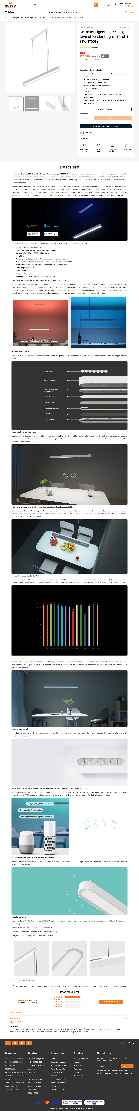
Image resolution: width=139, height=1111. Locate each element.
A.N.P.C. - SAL (79, 1076)
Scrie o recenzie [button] (111, 1002)
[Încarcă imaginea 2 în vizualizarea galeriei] (32, 103)
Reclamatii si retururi (59, 1065)
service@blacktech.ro (37, 1086)
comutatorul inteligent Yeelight (110, 195)
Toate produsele (81, 1058)
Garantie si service (58, 1062)
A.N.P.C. (77, 1072)
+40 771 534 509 (34, 1083)
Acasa (7, 17)
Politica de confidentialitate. (122, 1073)
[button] (129, 4)
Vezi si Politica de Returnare (22, 980)
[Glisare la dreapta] (73, 104)
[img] (15, 1018)
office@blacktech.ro (36, 1065)
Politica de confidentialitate (58, 1077)
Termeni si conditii (58, 1083)
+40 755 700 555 (126, 1043)
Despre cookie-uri (58, 1089)
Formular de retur (58, 1069)
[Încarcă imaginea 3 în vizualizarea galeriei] (47, 103)
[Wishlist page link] (108, 4)
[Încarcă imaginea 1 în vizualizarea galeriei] (16, 103)
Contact (54, 1058)
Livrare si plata (57, 1072)
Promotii (77, 1065)
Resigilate (78, 1069)
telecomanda (88, 195)
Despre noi (55, 1086)
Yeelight (15, 17)
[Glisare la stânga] (7, 104)
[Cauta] (96, 5)
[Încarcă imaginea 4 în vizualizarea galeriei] (63, 103)
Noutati (77, 1062)
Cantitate (84, 114)
